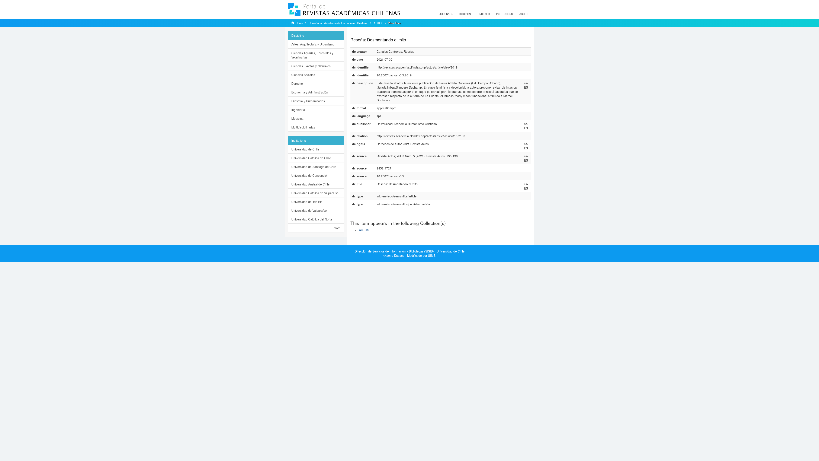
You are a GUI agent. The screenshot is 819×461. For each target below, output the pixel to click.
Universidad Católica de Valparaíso (314, 193)
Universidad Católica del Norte (311, 219)
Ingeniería (298, 110)
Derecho (297, 83)
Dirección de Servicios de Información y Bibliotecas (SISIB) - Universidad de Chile (410, 251)
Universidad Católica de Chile (311, 158)
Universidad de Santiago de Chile (313, 167)
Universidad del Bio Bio (306, 202)
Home (299, 23)
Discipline (465, 14)
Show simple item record (367, 33)
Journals (446, 14)
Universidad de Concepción (309, 175)
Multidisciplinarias (303, 127)
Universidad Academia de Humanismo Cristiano (338, 23)
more (337, 228)
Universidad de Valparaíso (309, 210)
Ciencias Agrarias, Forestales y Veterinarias (312, 55)
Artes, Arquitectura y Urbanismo (312, 44)
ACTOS (378, 23)
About (523, 14)
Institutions (504, 14)
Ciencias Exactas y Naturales (311, 66)
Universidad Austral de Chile (310, 184)
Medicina (297, 118)
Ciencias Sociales (303, 75)
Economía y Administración (309, 92)
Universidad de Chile (305, 149)
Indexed (484, 14)
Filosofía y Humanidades (308, 101)
